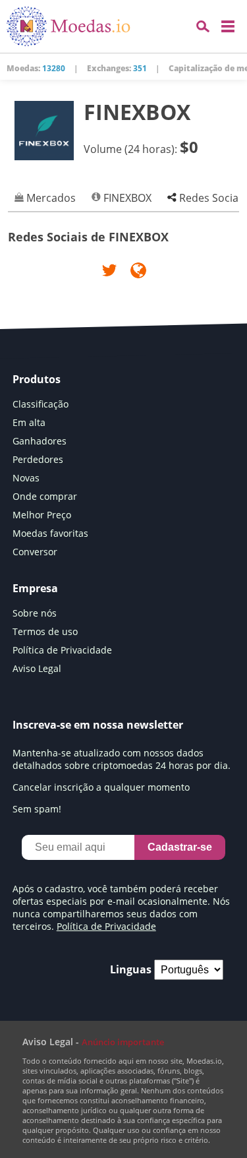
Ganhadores (40, 441)
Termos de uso (45, 631)
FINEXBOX (126, 198)
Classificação (41, 404)
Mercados (50, 198)
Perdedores (38, 459)
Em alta (29, 422)
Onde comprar (45, 496)
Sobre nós (35, 613)
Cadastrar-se (180, 847)
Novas (26, 478)
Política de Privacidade (62, 650)
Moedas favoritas (50, 533)
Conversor (35, 551)
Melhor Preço (42, 514)
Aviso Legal (37, 668)
